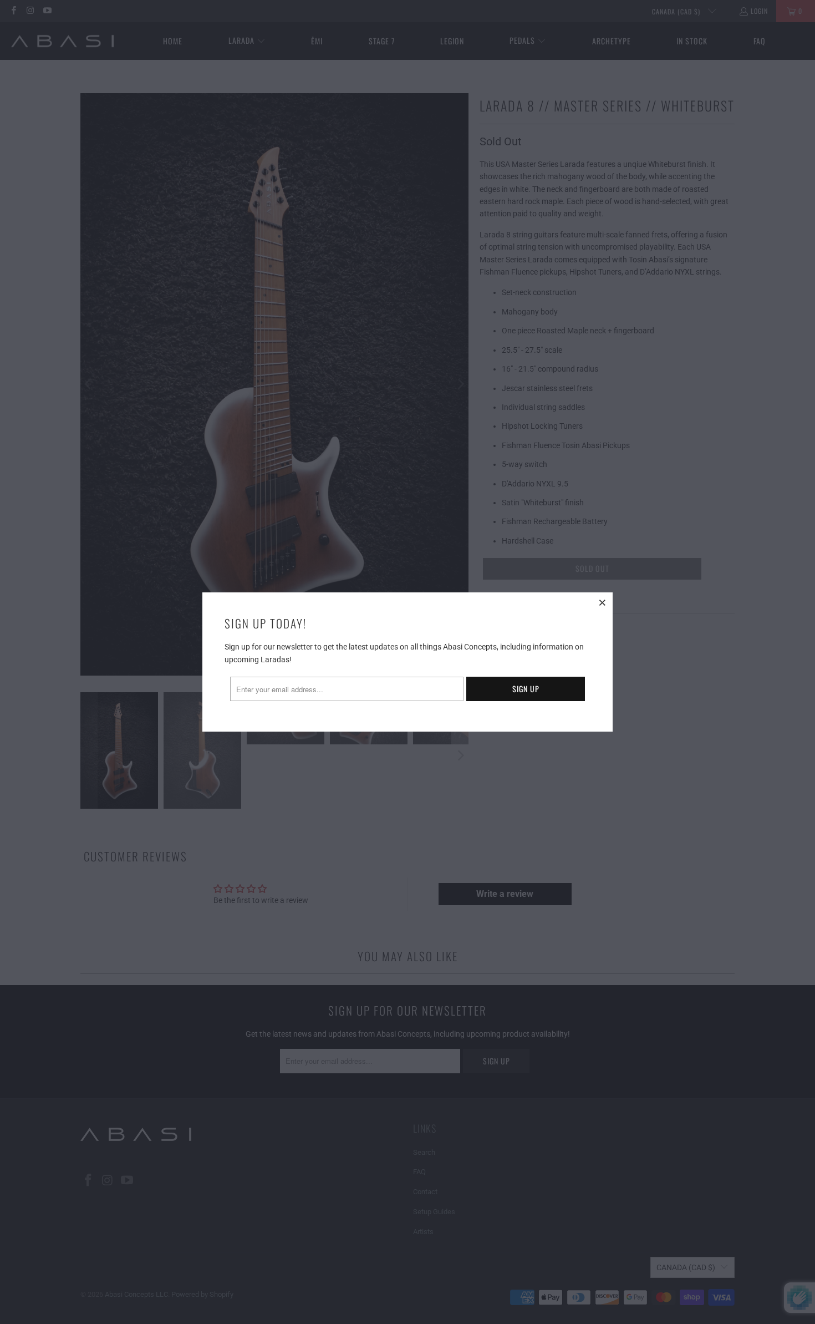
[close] (603, 602)
